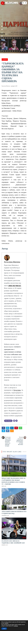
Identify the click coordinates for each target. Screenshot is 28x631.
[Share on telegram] (3, 431)
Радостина (17, 390)
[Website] (16, 421)
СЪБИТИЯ (5, 59)
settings (16, 626)
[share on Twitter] (2, 43)
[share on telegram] (2, 29)
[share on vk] (2, 26)
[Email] (14, 421)
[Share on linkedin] (12, 428)
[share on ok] (2, 23)
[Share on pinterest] (16, 428)
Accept (4, 628)
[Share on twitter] (7, 428)
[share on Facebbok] (2, 46)
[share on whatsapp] (2, 32)
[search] (23, 3)
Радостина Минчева (6, 86)
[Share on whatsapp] (20, 428)
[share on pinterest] (2, 36)
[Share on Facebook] (3, 428)
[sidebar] (25, 2)
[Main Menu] (2, 3)
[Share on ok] (12, 431)
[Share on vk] (7, 431)
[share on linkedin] (2, 39)
